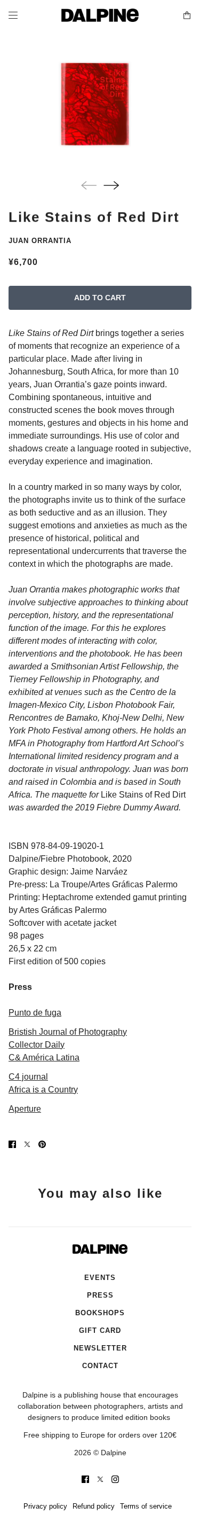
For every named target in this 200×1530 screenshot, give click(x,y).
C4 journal (28, 1076)
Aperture (25, 1108)
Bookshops (100, 1313)
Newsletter (100, 1348)
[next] (111, 185)
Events (100, 1278)
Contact (100, 1366)
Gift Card (100, 1330)
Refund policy (94, 1506)
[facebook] (85, 1479)
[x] (100, 1479)
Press (100, 1295)
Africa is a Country (43, 1089)
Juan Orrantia (40, 241)
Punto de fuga (35, 1012)
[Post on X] (27, 1144)
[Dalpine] (100, 15)
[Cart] (186, 15)
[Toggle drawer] (13, 15)
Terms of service (146, 1506)
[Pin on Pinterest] (42, 1144)
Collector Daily (37, 1044)
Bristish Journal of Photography (68, 1031)
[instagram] (115, 1479)
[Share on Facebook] (12, 1144)
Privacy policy (45, 1506)
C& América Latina (44, 1057)
